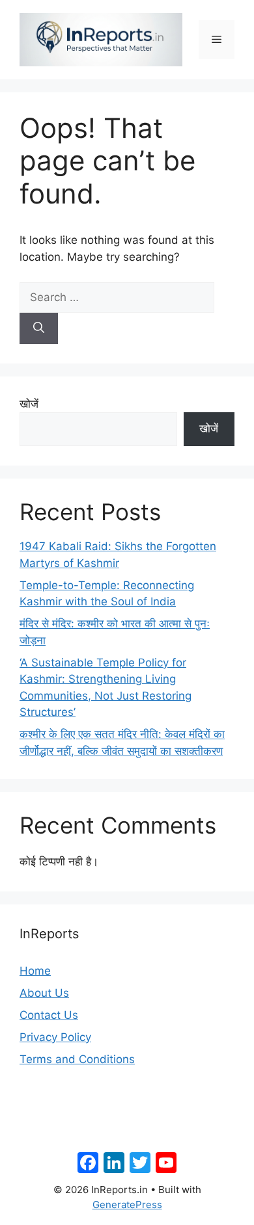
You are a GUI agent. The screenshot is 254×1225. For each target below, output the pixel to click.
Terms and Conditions (77, 1059)
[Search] (39, 328)
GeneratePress (127, 1204)
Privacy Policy (55, 1037)
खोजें (29, 403)
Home (35, 970)
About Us (44, 992)
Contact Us (49, 1014)
